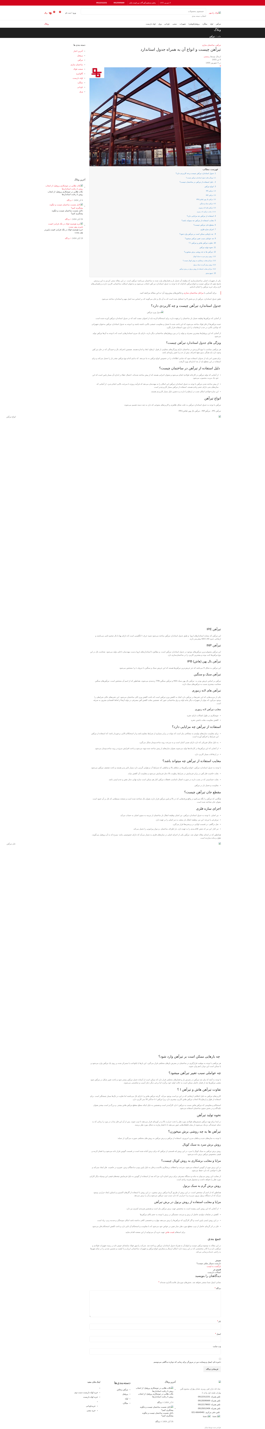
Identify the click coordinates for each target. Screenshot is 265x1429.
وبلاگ (46, 24)
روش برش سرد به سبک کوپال (202, 256)
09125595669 (119, 3)
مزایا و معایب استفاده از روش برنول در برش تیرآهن (195, 269)
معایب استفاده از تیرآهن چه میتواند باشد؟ (198, 221)
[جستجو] (84, 13)
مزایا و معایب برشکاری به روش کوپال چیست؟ (197, 260)
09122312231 (101, 3)
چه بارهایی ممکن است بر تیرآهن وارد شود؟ (196, 234)
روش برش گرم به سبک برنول (202, 265)
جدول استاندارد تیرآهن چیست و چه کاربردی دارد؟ (195, 173)
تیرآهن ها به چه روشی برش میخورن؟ (198, 252)
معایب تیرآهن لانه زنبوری (204, 211)
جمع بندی (209, 273)
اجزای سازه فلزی (207, 229)
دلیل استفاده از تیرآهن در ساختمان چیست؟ (197, 182)
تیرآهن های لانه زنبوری (206, 208)
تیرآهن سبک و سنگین (206, 203)
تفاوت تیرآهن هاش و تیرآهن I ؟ (201, 243)
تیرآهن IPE (209, 191)
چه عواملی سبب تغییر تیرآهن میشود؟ (199, 239)
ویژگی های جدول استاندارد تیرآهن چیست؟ (199, 178)
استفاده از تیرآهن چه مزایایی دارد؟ (200, 216)
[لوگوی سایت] (215, 13)
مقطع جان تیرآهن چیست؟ (203, 225)
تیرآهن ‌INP (209, 195)
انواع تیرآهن (209, 187)
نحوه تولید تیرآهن (206, 247)
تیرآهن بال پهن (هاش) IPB (204, 199)
